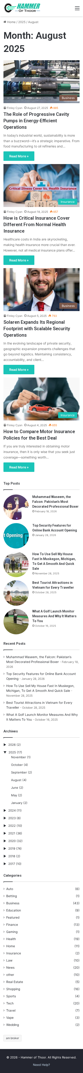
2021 (11, 833)
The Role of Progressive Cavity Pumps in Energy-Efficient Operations (36, 120)
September (19, 772)
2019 (11, 848)
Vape (10, 1017)
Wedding (12, 1025)
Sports (11, 996)
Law (9, 960)
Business (12, 903)
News (10, 967)
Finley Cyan (14, 108)
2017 (11, 864)
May (14, 795)
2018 (11, 856)
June (14, 787)
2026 (12, 744)
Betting (11, 896)
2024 (12, 810)
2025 (22, 22)
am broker (12, 1038)
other (10, 975)
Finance (12, 924)
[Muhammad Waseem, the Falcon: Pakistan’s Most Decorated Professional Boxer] (16, 507)
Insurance (13, 953)
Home (11, 22)
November (18, 757)
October (17, 765)
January (16, 803)
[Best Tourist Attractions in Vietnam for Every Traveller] (16, 593)
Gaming (12, 932)
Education (13, 910)
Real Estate (14, 982)
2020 (12, 841)
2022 (12, 825)
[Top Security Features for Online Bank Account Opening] (16, 535)
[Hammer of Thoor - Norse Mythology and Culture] (21, 8)
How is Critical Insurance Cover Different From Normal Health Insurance (36, 224)
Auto (9, 889)
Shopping (13, 989)
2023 (12, 818)
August (16, 780)
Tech (10, 1003)
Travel (10, 1010)
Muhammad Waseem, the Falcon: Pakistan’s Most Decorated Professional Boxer (55, 501)
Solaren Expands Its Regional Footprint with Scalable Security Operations (36, 328)
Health (11, 939)
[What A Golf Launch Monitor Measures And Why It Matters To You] (16, 621)
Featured (12, 917)
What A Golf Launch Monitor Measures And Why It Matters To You (54, 616)
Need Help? (41, 1065)
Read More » (19, 156)
